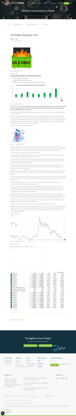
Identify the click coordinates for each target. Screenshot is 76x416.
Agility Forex (8, 358)
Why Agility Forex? (8, 360)
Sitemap (40, 366)
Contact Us (41, 363)
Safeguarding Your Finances (32, 363)
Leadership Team (19, 361)
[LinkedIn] (66, 378)
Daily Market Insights (17, 24)
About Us (17, 360)
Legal (28, 358)
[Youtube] (63, 378)
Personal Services (8, 361)
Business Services (8, 363)
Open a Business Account (45, 345)
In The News (45, 24)
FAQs (39, 361)
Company (18, 358)
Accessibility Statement (31, 365)
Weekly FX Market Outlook (32, 24)
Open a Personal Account (30, 345)
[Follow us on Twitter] (60, 378)
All (8, 24)
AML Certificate (30, 366)
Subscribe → (54, 365)
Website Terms (29, 360)
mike (16, 39)
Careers (17, 363)
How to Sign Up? (42, 358)
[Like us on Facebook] (57, 378)
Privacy (28, 361)
